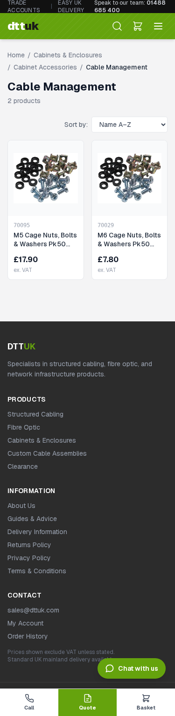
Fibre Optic (23, 427)
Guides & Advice (32, 518)
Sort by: (76, 124)
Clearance (22, 466)
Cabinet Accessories (45, 67)
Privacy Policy (29, 558)
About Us (21, 505)
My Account (25, 623)
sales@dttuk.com (33, 610)
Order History (27, 636)
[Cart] (137, 26)
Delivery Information (37, 532)
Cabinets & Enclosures (68, 55)
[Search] (117, 26)
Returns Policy (29, 545)
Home (16, 55)
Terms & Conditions (36, 571)
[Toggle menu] (158, 26)
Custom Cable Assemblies (47, 453)
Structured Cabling (35, 414)
